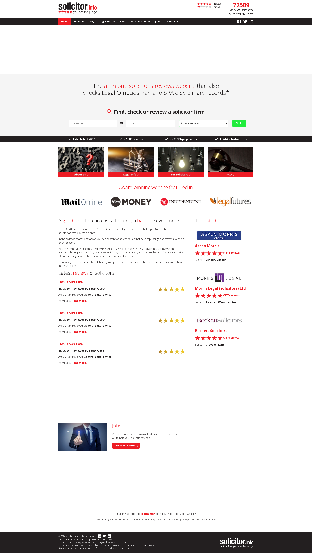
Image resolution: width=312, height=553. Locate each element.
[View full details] (231, 161)
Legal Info (105, 21)
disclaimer (148, 514)
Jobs (157, 21)
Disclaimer (105, 545)
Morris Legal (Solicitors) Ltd (220, 288)
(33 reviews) (231, 337)
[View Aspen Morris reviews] (219, 235)
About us (78, 21)
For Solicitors (139, 21)
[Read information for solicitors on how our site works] (181, 161)
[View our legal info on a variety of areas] (131, 161)
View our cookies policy (121, 548)
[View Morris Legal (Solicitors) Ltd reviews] (219, 278)
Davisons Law (70, 281)
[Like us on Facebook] (237, 21)
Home (64, 21)
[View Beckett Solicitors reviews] (219, 320)
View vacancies (125, 445)
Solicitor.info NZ (130, 545)
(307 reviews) (231, 295)
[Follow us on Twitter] (244, 21)
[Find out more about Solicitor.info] (81, 161)
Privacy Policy (91, 545)
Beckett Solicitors (211, 330)
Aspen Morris (207, 245)
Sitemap (116, 545)
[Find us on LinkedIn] (250, 21)
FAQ (91, 21)
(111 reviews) (231, 253)
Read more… (80, 301)
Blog (122, 21)
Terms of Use (77, 545)
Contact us (171, 21)
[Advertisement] (156, 49)
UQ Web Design (147, 545)
